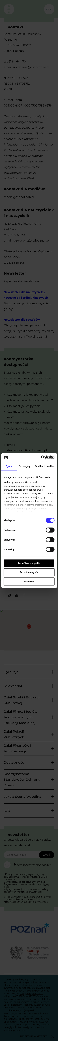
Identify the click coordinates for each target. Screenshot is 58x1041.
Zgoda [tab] (9, 466)
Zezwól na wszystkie (29, 563)
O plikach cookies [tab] (44, 466)
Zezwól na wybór (29, 572)
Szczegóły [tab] (24, 466)
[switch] (50, 529)
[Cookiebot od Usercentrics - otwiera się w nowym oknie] (41, 457)
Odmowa (29, 581)
